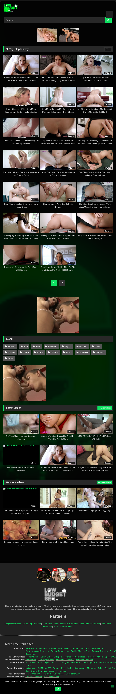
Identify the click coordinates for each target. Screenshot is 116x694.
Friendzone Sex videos (75, 657)
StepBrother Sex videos (53, 674)
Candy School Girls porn (51, 657)
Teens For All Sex (95, 657)
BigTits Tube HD (51, 662)
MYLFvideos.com (51, 676)
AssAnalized (30, 659)
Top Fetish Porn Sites (62, 626)
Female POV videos (80, 648)
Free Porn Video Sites (90, 624)
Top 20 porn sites (46, 659)
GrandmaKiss (59, 668)
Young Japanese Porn (70, 662)
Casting (11, 352)
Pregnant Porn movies (59, 648)
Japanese (83, 352)
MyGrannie (30, 668)
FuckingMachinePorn (80, 651)
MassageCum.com (40, 651)
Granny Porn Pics (39, 671)
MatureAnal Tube (95, 668)
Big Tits (68, 346)
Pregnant (100, 352)
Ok (58, 689)
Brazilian (83, 346)
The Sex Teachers (33, 676)
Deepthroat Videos (13, 624)
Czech (40, 352)
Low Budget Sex (89, 662)
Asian (38, 346)
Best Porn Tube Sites (69, 624)
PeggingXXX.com (100, 651)
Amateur (12, 346)
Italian (69, 352)
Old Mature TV (44, 668)
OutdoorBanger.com (60, 651)
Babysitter (52, 346)
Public (10, 358)
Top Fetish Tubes (50, 624)
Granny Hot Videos (57, 671)
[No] (112, 686)
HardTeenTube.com (84, 659)
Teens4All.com (31, 657)
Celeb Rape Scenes (32, 624)
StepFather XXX (73, 674)
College (26, 352)
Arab (25, 346)
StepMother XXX (32, 674)
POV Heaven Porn (33, 662)
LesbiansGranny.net (76, 668)
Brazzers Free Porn (65, 659)
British (97, 346)
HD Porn (54, 352)
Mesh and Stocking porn (36, 648)
